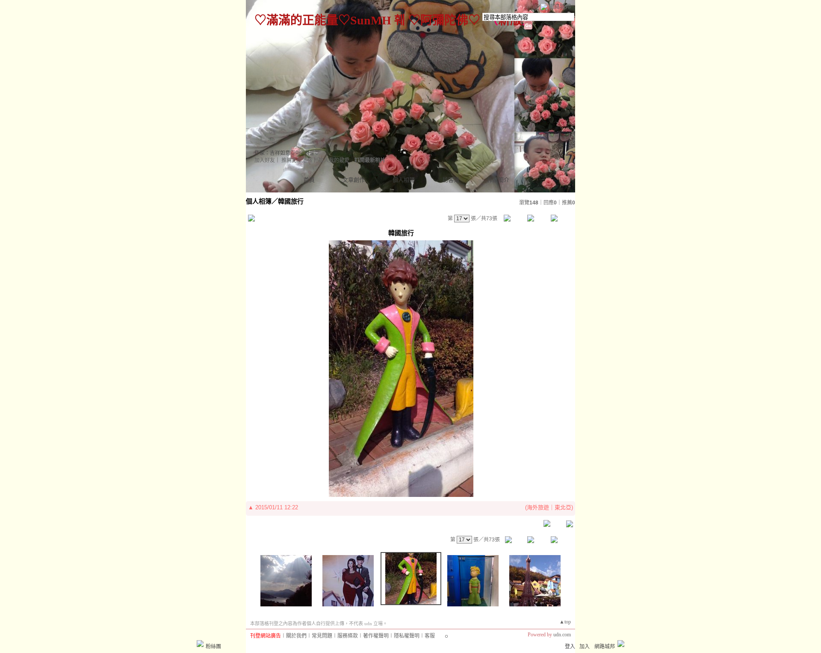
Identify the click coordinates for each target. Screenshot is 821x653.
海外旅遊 (538, 507)
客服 (430, 636)
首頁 (309, 180)
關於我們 (296, 636)
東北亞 (563, 507)
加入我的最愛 (334, 160)
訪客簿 (451, 180)
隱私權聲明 (406, 636)
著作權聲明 (376, 636)
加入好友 (264, 160)
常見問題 (322, 636)
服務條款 (347, 636)
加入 (584, 647)
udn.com (562, 635)
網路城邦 (560, 6)
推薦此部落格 (296, 160)
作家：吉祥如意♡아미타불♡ (286, 153)
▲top (565, 622)
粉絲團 (213, 647)
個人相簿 (404, 180)
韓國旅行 (291, 201)
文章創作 (354, 180)
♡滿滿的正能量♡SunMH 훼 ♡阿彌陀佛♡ (367, 20)
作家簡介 (498, 180)
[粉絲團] (200, 643)
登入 (570, 647)
